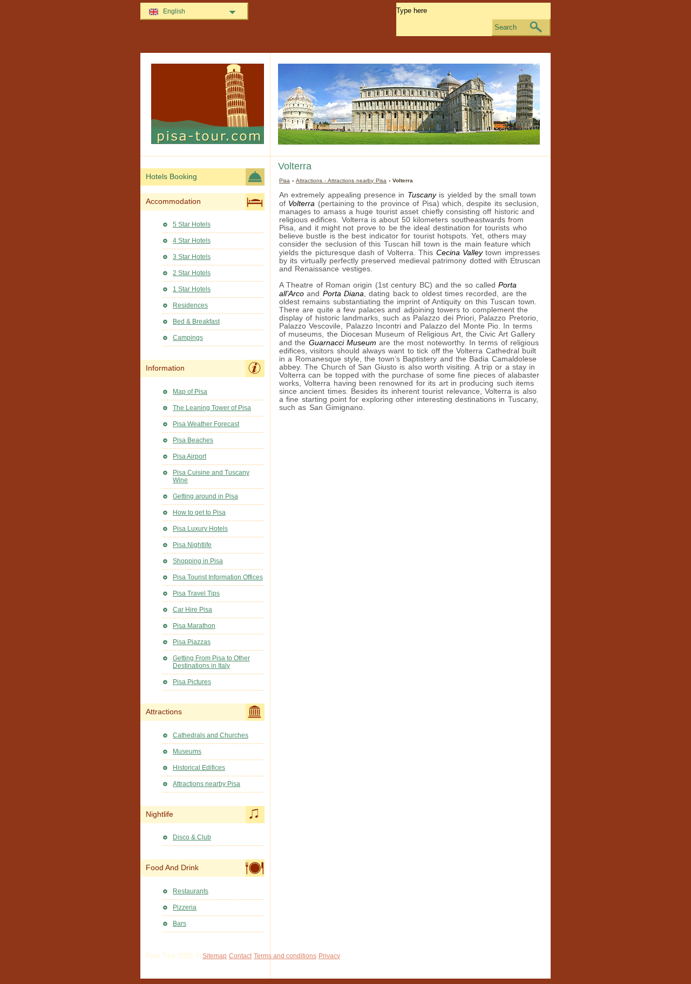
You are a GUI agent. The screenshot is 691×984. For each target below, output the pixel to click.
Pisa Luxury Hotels (200, 528)
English (174, 11)
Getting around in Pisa (205, 496)
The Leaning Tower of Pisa (212, 408)
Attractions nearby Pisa (206, 784)
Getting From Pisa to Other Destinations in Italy (211, 661)
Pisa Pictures (192, 682)
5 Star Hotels (192, 224)
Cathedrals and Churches (210, 735)
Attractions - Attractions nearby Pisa (341, 180)
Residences (190, 305)
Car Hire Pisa (192, 609)
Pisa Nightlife (192, 545)
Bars (179, 923)
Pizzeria (185, 907)
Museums (187, 751)
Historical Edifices (199, 767)
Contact (240, 956)
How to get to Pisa (199, 512)
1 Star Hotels (192, 289)
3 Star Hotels (192, 257)
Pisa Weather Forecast (206, 424)
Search (505, 27)
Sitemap (214, 956)
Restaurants (190, 891)
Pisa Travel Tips (196, 593)
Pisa (284, 180)
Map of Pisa (190, 391)
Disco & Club (192, 837)
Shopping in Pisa (198, 561)
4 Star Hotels (192, 240)
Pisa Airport (189, 456)
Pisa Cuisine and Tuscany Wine (211, 476)
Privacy (329, 956)
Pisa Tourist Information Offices (218, 577)
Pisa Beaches (193, 440)
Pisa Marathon (194, 626)
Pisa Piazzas (192, 642)
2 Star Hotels (192, 273)
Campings (188, 337)
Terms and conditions (285, 956)
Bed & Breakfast (196, 321)
